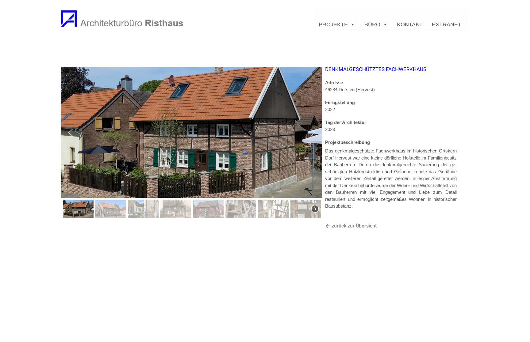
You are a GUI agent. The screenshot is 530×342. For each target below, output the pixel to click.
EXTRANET (446, 24)
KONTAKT (410, 24)
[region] (191, 143)
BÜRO (372, 24)
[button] (70, 132)
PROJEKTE (333, 24)
